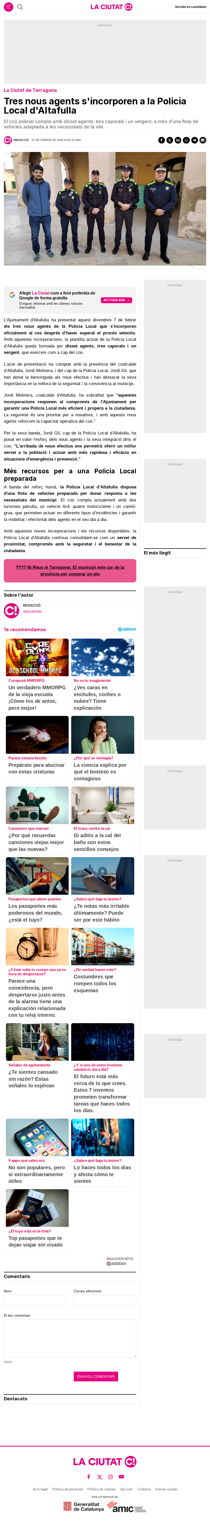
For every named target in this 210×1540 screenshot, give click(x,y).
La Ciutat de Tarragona (30, 90)
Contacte (144, 1489)
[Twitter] (169, 140)
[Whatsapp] (186, 140)
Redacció (21, 139)
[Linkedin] (178, 140)
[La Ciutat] (111, 7)
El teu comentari (17, 1315)
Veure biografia (32, 611)
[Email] (203, 140)
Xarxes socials (166, 1489)
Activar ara (114, 300)
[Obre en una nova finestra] (84, 1507)
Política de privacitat (67, 1489)
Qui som (126, 1489)
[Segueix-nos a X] (100, 1477)
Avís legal (40, 1489)
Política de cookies (101, 1489)
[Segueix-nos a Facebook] (89, 1477)
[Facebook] (161, 140)
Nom (8, 1291)
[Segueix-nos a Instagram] (111, 1477)
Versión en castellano (190, 7)
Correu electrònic (88, 1291)
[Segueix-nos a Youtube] (122, 1477)
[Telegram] (194, 140)
